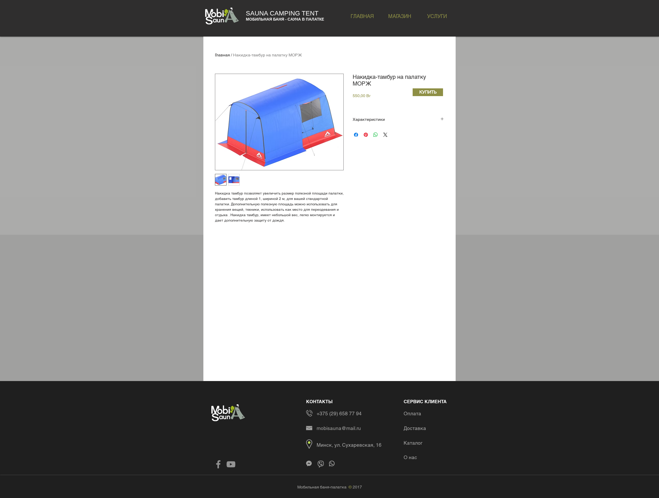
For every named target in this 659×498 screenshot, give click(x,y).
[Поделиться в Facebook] (356, 135)
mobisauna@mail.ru (339, 428)
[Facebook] (218, 464)
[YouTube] (231, 464)
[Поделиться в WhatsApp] (375, 135)
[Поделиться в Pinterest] (366, 135)
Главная (222, 55)
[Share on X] (385, 135)
